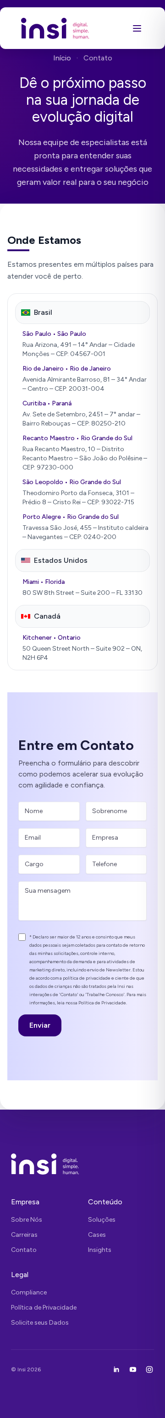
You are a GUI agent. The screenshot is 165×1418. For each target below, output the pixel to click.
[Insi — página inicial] (55, 28)
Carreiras (24, 1235)
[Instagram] (149, 1369)
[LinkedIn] (116, 1369)
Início (62, 58)
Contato (24, 1250)
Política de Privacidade (44, 1307)
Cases (97, 1235)
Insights (99, 1250)
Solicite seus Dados (40, 1322)
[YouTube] (133, 1369)
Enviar (39, 1025)
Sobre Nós (26, 1220)
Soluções (102, 1220)
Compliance (29, 1292)
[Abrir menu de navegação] (137, 28)
